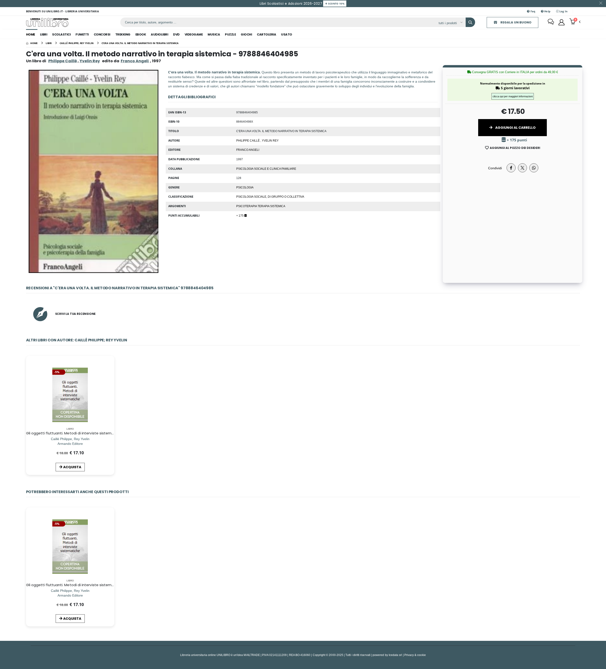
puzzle (230, 34)
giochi (246, 34)
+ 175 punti (516, 140)
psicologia (245, 187)
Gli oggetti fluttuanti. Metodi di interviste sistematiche (74, 433)
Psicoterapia (247, 206)
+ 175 (240, 215)
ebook (140, 34)
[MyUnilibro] (561, 22)
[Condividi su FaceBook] (511, 167)
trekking (122, 34)
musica (214, 34)
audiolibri (159, 34)
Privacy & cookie (415, 655)
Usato (286, 34)
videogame (194, 34)
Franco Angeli (247, 150)
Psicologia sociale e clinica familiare (266, 168)
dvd (176, 34)
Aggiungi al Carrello (515, 127)
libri (43, 34)
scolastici (61, 34)
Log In (563, 11)
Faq (532, 11)
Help (547, 11)
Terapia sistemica (271, 206)
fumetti (82, 34)
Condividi (495, 168)
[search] (470, 22)
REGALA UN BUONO (515, 22)
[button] (574, 22)
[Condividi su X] (522, 167)
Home (30, 34)
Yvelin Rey (90, 61)
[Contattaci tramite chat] (551, 22)
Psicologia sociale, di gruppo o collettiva (270, 196)
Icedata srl (395, 655)
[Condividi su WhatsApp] (533, 167)
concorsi (102, 34)
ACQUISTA (72, 467)
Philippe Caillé (62, 61)
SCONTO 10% (335, 3)
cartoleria (266, 34)
